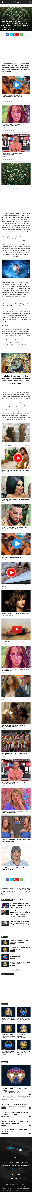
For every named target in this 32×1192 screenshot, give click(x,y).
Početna (7, 1184)
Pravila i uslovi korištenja (12, 1186)
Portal (2, 1094)
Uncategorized (5, 925)
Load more (15, 969)
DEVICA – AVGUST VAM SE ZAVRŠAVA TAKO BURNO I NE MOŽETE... (8, 1020)
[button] (30, 2)
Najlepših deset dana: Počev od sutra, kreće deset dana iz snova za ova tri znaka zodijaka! (20, 905)
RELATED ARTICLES (7, 899)
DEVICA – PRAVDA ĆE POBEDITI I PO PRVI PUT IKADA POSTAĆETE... (22, 1036)
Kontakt (16, 1184)
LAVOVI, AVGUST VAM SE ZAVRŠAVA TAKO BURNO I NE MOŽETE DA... (8, 1036)
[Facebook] (7, 1178)
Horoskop (4, 907)
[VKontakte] (20, 1178)
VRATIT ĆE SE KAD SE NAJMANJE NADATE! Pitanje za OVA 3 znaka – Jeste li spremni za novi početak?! (19, 923)
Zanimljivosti (8, 19)
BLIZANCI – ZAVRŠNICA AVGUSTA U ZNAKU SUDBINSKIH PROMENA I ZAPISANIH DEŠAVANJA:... (14, 1090)
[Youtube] (24, 1178)
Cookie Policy (22, 1184)
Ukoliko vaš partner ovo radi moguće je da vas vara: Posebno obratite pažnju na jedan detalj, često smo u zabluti (8, 891)
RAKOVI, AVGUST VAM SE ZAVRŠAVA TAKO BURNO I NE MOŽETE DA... (23, 1020)
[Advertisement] (16, 50)
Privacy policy (22, 1186)
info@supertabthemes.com (18, 1168)
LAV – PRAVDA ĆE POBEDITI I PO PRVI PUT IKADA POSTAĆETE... (23, 1053)
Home (2, 5)
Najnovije (7, 5)
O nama (12, 1184)
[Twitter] (11, 1178)
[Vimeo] (16, 1178)
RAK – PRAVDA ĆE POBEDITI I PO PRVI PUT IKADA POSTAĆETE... (8, 1053)
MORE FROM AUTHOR (18, 899)
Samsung (4, 29)
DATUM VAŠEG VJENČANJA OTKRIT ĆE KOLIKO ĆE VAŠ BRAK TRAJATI (24, 890)
